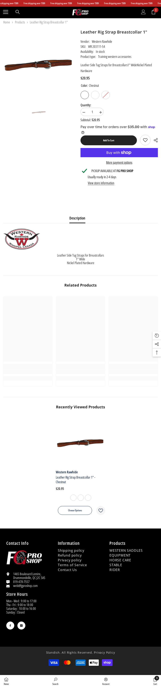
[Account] (143, 12)
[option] (38, 112)
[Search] (17, 11)
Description (77, 218)
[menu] (5, 11)
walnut (88, 498)
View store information (101, 183)
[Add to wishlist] (100, 510)
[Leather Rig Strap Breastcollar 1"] (80, 443)
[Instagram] (21, 626)
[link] (145, 140)
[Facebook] (10, 626)
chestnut (73, 498)
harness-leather (81, 498)
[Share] (154, 140)
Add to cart (108, 140)
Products (20, 22)
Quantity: (85, 105)
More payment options (119, 162)
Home (6, 22)
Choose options (75, 510)
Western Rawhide (102, 41)
